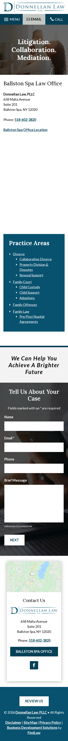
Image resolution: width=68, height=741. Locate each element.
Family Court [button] (22, 282)
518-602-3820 (25, 120)
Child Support (29, 292)
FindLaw (34, 733)
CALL (59, 19)
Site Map (30, 722)
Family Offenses (25, 305)
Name (8, 417)
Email (9, 438)
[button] (11, 18)
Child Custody (29, 287)
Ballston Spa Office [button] (34, 651)
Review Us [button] (34, 701)
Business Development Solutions (32, 728)
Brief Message (15, 480)
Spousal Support (31, 275)
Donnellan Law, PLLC (31, 712)
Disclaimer (13, 722)
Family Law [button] (21, 311)
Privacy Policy (50, 722)
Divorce (19, 254)
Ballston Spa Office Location (25, 130)
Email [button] (36, 19)
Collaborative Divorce (35, 259)
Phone (9, 459)
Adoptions (27, 298)
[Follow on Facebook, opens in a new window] (34, 665)
